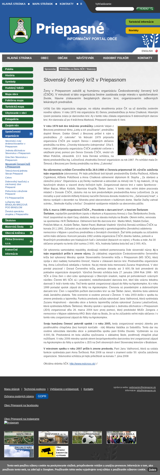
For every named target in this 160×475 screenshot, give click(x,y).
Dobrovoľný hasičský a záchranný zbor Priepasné (17, 184)
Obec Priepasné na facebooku (21, 405)
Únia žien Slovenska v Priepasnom (16, 158)
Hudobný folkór (116, 58)
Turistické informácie (141, 21)
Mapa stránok (42, 4)
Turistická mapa (14, 106)
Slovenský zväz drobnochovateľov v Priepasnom (15, 144)
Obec (45, 58)
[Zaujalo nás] (38, 456)
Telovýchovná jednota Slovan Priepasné (16, 172)
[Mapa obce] (21, 442)
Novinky (134, 30)
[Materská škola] (123, 442)
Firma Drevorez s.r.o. (14, 241)
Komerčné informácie (11, 251)
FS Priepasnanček (14, 198)
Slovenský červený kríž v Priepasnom (17, 165)
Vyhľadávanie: (103, 4)
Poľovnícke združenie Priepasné (16, 192)
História (10, 75)
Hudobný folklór (14, 87)
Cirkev (8, 177)
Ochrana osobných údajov (19, 396)
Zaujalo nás (12, 125)
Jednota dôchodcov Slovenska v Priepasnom (17, 151)
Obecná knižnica (15, 233)
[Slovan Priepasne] (89, 442)
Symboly (10, 81)
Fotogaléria (12, 119)
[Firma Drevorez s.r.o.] (55, 442)
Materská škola (14, 226)
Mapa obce (11, 94)
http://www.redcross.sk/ (82, 363)
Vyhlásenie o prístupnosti (64, 389)
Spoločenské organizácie (13, 133)
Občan (62, 58)
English (147, 51)
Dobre (152, 469)
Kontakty (67, 4)
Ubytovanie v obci (15, 113)
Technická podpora (35, 389)
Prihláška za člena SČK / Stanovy (78, 69)
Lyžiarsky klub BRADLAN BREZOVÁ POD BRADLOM (16, 205)
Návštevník (85, 58)
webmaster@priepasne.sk (142, 387)
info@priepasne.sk (146, 390)
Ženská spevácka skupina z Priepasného (16, 212)
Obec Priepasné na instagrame (21, 418)
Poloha (9, 69)
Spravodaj (50, 69)
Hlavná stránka (14, 4)
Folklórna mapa (14, 100)
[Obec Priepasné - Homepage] (66, 30)
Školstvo (10, 220)
